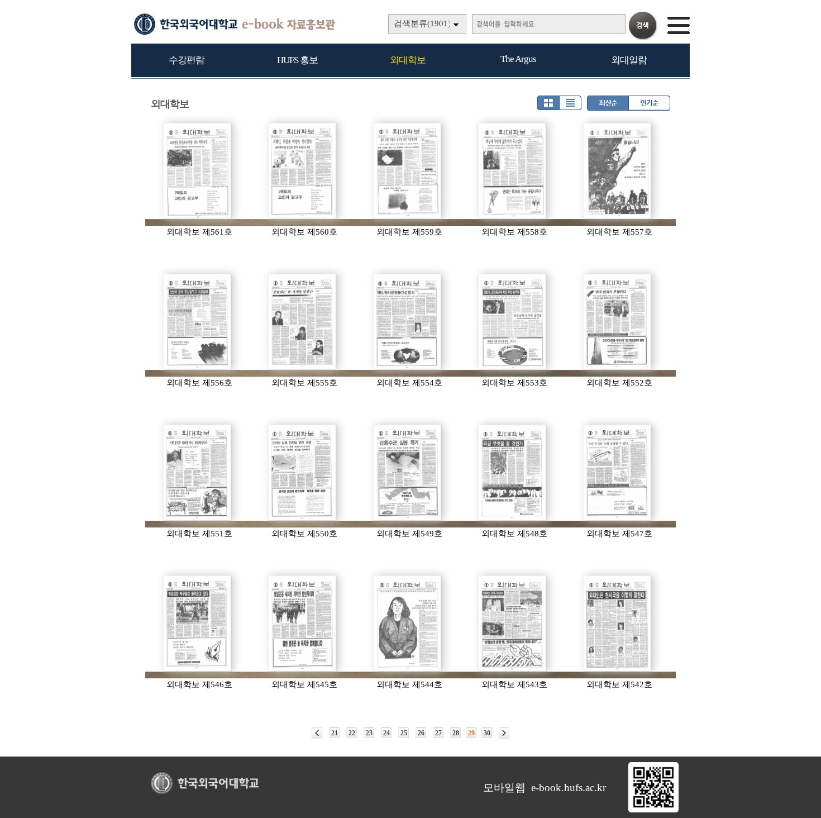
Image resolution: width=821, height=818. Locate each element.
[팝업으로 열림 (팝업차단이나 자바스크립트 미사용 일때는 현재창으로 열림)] (653, 810)
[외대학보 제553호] (512, 322)
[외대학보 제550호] (302, 473)
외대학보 (408, 60)
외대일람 (629, 60)
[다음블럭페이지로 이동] (504, 733)
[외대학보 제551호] (197, 473)
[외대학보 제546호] (197, 624)
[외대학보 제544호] (407, 624)
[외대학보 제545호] (302, 624)
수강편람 (186, 60)
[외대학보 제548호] (512, 473)
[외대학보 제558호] (512, 171)
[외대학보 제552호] (617, 322)
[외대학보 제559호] (407, 171)
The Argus (518, 59)
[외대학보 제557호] (617, 171)
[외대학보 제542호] (617, 624)
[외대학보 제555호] (302, 322)
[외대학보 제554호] (407, 322)
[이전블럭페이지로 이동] (317, 733)
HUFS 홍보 (297, 60)
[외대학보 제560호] (302, 171)
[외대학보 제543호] (512, 624)
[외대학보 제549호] (407, 473)
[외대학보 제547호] (617, 473)
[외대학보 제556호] (197, 322)
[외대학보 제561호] (197, 171)
